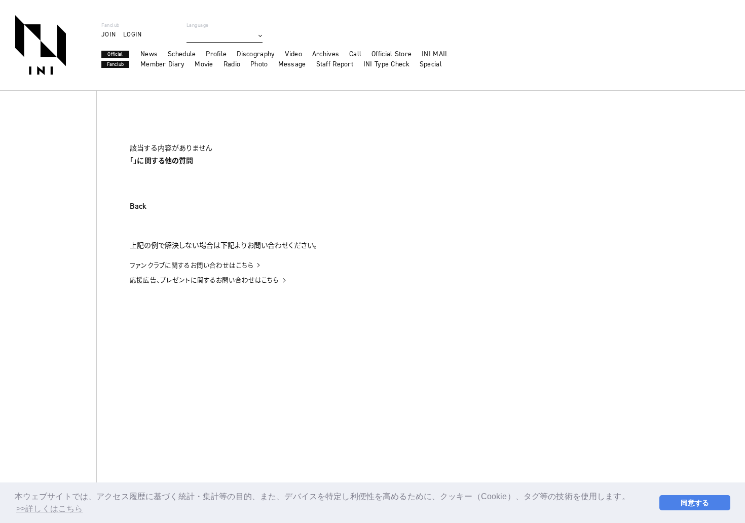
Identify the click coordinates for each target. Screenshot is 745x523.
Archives (325, 54)
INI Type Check (386, 64)
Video (293, 54)
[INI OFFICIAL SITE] (40, 45)
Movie (204, 64)
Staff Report (334, 64)
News (149, 54)
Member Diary (162, 64)
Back (138, 206)
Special (431, 64)
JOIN (108, 34)
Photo (259, 64)
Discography (256, 54)
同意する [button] (695, 503)
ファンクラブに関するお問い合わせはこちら (191, 265)
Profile (216, 54)
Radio (232, 64)
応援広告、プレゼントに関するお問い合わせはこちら (204, 280)
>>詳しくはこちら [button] (49, 508)
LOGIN (132, 34)
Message (292, 64)
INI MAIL (435, 54)
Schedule (182, 54)
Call (355, 54)
